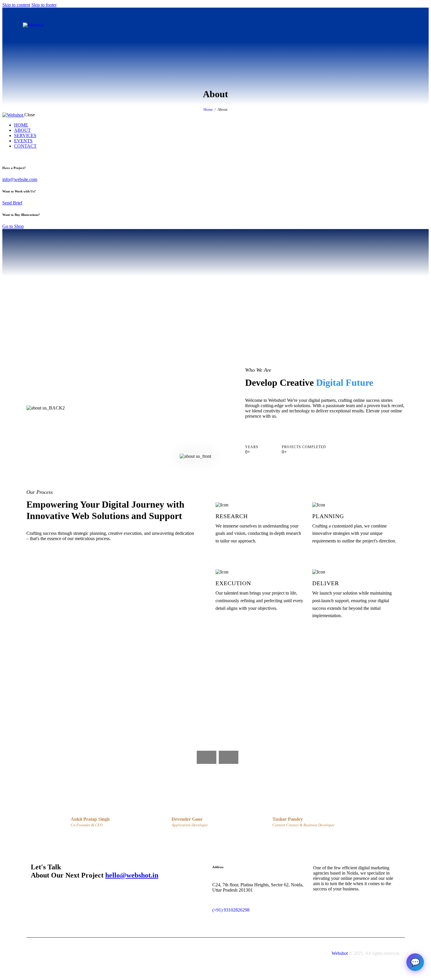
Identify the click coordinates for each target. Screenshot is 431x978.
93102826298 (237, 909)
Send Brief (12, 202)
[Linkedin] (349, 25)
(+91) (218, 909)
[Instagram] (366, 25)
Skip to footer (44, 4)
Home (208, 109)
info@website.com (19, 179)
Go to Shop (13, 226)
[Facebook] (382, 25)
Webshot (340, 953)
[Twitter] (398, 25)
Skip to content (16, 4)
